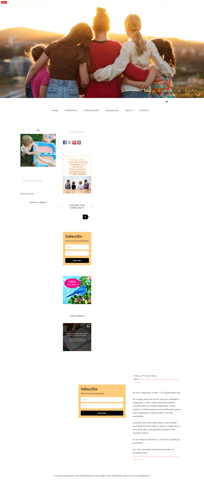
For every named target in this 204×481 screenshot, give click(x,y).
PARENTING (71, 110)
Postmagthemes (142, 475)
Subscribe (77, 260)
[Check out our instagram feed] (79, 142)
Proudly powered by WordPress (70, 475)
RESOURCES (112, 110)
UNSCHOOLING (91, 110)
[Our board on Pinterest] (74, 142)
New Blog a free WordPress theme (112, 475)
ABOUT (129, 110)
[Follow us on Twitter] (69, 142)
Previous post (27, 193)
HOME (55, 110)
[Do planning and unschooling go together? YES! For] (77, 337)
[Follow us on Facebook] (65, 142)
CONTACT (144, 110)
